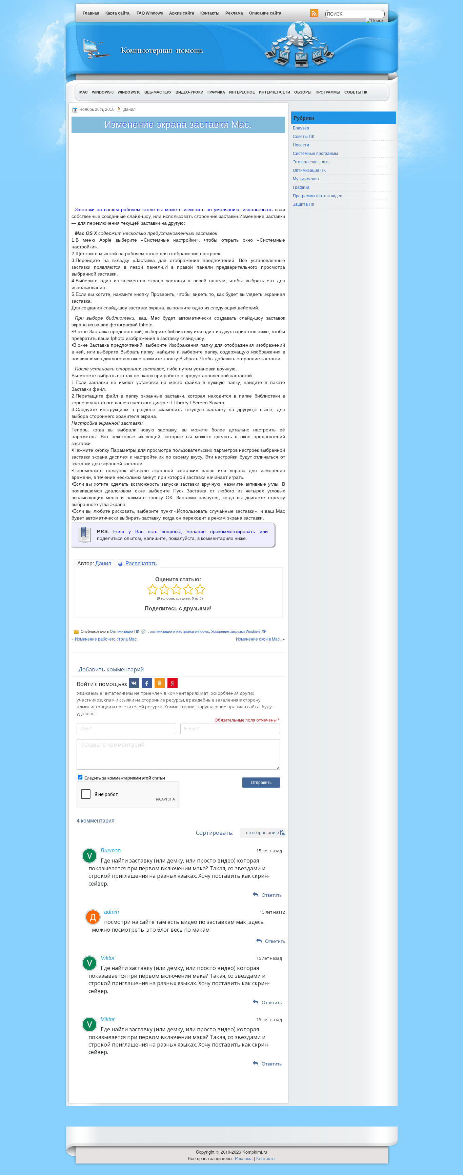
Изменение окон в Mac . (259, 639)
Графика (216, 92)
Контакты (209, 13)
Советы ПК (355, 92)
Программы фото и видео (317, 195)
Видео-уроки (189, 92)
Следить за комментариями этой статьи (124, 778)
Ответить (272, 895)
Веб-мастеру (158, 92)
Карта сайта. (117, 13)
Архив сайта (181, 13)
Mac (83, 92)
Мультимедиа (306, 178)
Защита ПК (303, 204)
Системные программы (315, 153)
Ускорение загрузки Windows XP (238, 631)
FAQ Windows (150, 13)
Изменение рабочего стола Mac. (106, 639)
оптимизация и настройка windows (179, 631)
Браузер (301, 127)
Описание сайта (265, 13)
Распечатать (140, 563)
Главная (91, 13)
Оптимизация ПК (124, 631)
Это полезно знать (311, 161)
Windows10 (129, 92)
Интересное (242, 92)
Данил (103, 563)
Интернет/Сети (274, 92)
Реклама (234, 13)
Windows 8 (103, 92)
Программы (328, 92)
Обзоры (302, 92)
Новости (301, 144)
